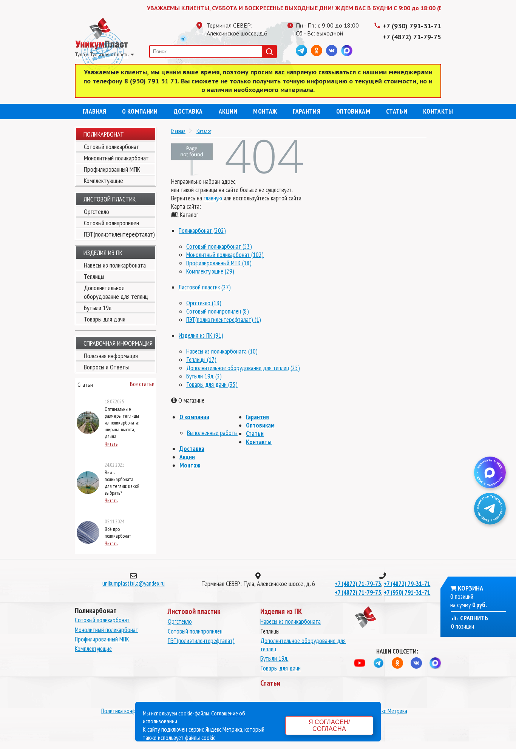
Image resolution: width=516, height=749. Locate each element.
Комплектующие (103, 180)
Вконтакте (331, 50)
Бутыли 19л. (98, 307)
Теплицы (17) (201, 359)
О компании (140, 111)
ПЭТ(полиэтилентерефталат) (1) (223, 319)
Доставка (188, 111)
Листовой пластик (109, 199)
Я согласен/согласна (329, 725)
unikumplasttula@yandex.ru (133, 583)
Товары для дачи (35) (212, 384)
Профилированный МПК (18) (219, 263)
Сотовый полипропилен (111, 222)
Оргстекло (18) (203, 303)
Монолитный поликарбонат (116, 158)
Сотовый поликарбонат (111, 146)
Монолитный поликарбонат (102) (225, 255)
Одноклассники (316, 50)
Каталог (203, 131)
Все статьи (142, 384)
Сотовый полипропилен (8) (217, 311)
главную (213, 198)
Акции (228, 111)
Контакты (438, 111)
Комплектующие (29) (210, 271)
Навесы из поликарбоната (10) (222, 351)
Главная (94, 111)
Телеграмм (301, 50)
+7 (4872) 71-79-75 (412, 36)
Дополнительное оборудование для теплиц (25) (243, 368)
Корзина (470, 588)
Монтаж (265, 111)
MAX (346, 50)
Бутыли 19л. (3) (204, 376)
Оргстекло (96, 211)
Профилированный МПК (112, 169)
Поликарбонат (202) (202, 230)
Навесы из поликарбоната (115, 265)
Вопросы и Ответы (106, 367)
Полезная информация (111, 355)
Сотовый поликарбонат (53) (219, 246)
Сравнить (473, 618)
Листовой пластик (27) (205, 287)
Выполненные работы (212, 433)
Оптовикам (353, 111)
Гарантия (306, 111)
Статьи (396, 111)
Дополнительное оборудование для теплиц (116, 292)
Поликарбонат (103, 134)
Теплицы (94, 276)
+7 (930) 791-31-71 (412, 26)
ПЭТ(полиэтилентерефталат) (119, 234)
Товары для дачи (104, 319)
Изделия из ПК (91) (201, 335)
